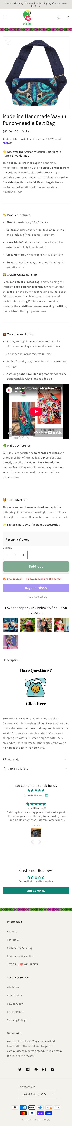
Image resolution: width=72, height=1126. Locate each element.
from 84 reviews (34, 795)
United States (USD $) (34, 1094)
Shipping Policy (16, 1020)
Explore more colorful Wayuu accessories (33, 524)
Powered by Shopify (42, 1120)
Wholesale (13, 987)
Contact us (13, 939)
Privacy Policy (15, 1011)
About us (12, 931)
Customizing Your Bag (19, 948)
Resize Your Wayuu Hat (20, 956)
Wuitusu (31, 1120)
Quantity (7, 547)
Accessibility (14, 995)
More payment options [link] (36, 596)
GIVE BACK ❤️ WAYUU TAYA (22, 964)
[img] (36, 790)
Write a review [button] (36, 891)
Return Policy (15, 1003)
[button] (5, 17)
